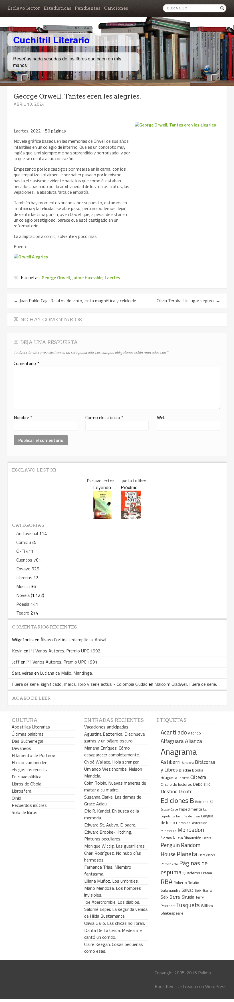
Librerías (24, 577)
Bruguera (169, 777)
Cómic (22, 542)
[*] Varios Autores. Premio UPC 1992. (65, 650)
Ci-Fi (20, 551)
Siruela (188, 896)
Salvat (187, 890)
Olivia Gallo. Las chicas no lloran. (114, 923)
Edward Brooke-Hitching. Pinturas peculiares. (108, 835)
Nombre (23, 417)
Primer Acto (169, 864)
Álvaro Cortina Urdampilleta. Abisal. (74, 639)
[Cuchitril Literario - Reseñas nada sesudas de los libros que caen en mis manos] (201, 35)
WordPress (216, 986)
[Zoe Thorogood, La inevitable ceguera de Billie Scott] (131, 517)
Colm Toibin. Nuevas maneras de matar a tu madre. (115, 786)
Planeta (187, 853)
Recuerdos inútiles (29, 805)
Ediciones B (177, 800)
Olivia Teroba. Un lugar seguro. (188, 300)
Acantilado (174, 732)
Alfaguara (172, 741)
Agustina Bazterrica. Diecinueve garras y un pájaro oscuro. (114, 737)
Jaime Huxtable (87, 277)
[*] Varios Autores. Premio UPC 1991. (62, 661)
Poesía (22, 604)
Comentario (26, 363)
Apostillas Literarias (31, 726)
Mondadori (190, 829)
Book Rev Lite (168, 986)
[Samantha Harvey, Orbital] (102, 517)
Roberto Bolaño (186, 882)
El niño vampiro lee (29, 762)
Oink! (16, 798)
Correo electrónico (104, 417)
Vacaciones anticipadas (106, 726)
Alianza (193, 741)
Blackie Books (191, 770)
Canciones (116, 8)
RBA (166, 882)
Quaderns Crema (197, 873)
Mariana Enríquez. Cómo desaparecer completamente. (112, 751)
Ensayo (23, 568)
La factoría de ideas (186, 816)
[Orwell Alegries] (31, 256)
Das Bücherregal (27, 741)
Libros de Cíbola (26, 783)
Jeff (16, 661)
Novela (23, 595)
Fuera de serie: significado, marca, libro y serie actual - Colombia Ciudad (80, 684)
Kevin (17, 650)
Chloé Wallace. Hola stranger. (111, 761)
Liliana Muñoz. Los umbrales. (111, 880)
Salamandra (170, 890)
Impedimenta (190, 809)
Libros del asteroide (191, 822)
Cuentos (24, 559)
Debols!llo (202, 784)
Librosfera (21, 790)
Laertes (112, 277)
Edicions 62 (204, 801)
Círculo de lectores (176, 784)
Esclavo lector (23, 8)
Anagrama (179, 751)
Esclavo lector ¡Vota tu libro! (117, 480)
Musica (23, 586)
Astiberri (170, 762)
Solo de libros (24, 812)
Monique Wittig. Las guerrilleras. (115, 845)
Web (161, 417)
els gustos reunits (29, 769)
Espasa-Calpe (169, 809)
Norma (166, 838)
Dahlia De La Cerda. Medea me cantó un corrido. (113, 933)
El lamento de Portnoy (33, 755)
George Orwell (56, 277)
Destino (169, 791)
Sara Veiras (22, 673)
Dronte (186, 791)
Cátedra (198, 777)
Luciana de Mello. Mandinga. (66, 673)
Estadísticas (57, 8)
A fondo (194, 733)
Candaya (183, 778)
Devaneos (21, 748)
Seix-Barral (204, 890)
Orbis (206, 838)
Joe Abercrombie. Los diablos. (112, 902)
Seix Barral (171, 896)
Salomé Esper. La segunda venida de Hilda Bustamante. (116, 912)
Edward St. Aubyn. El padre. (110, 824)
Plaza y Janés (206, 854)
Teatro (22, 612)
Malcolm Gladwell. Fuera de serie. (185, 684)
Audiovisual (27, 533)
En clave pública (26, 776)
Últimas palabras (28, 733)
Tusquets (188, 904)
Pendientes (87, 8)
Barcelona (187, 762)
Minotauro (168, 830)
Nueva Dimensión (187, 838)
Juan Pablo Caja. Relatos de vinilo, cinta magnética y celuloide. (75, 300)
